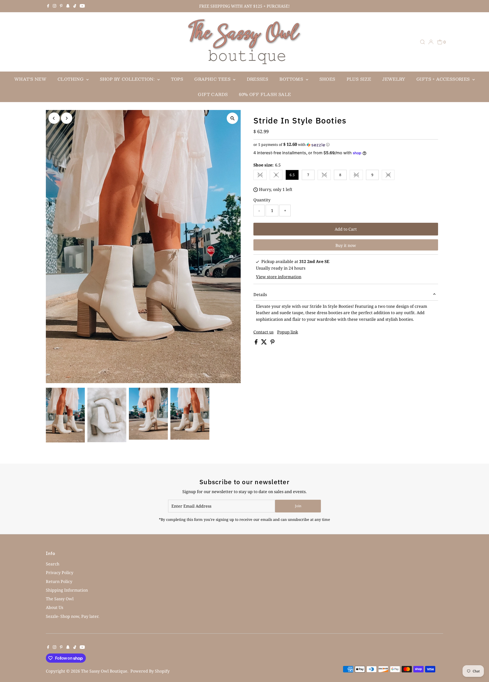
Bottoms (291, 79)
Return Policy (59, 581)
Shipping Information (67, 590)
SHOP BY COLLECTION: (128, 79)
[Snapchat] (68, 6)
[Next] (66, 118)
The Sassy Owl (60, 599)
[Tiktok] (74, 6)
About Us (54, 607)
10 (390, 175)
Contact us (263, 332)
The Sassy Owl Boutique (104, 671)
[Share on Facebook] (257, 343)
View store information (278, 277)
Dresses (257, 79)
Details (260, 294)
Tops (177, 79)
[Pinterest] (61, 6)
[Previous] (54, 118)
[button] (345, 144)
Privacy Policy (59, 572)
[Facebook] (48, 6)
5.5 (262, 175)
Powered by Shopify (150, 671)
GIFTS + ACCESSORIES (443, 79)
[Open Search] (422, 42)
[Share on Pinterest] (272, 343)
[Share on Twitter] (264, 343)
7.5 (326, 175)
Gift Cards (213, 94)
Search (52, 564)
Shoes (327, 79)
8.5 (358, 175)
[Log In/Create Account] (431, 42)
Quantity (261, 200)
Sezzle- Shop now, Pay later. (72, 616)
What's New (30, 79)
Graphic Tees (213, 79)
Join (298, 506)
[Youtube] (82, 6)
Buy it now (345, 245)
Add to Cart (346, 229)
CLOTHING (71, 79)
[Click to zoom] (232, 118)
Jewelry (393, 79)
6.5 (292, 174)
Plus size (359, 79)
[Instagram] (54, 6)
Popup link (287, 332)
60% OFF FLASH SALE (265, 94)
